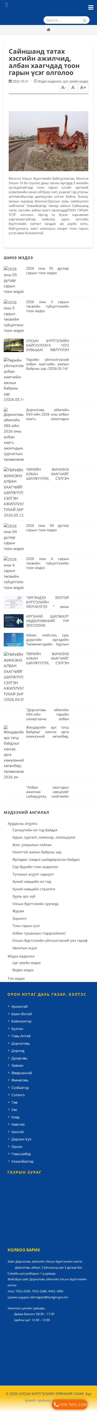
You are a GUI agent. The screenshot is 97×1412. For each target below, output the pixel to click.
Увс (14, 1109)
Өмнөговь (19, 1080)
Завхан (17, 1065)
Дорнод (17, 1050)
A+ (83, 87)
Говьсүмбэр (21, 1153)
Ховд (15, 1117)
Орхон (16, 1146)
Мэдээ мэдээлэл (49, 81)
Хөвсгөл (18, 1124)
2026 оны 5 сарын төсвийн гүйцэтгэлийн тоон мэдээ (47, 306)
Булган (17, 1028)
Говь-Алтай (21, 1035)
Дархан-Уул (21, 1139)
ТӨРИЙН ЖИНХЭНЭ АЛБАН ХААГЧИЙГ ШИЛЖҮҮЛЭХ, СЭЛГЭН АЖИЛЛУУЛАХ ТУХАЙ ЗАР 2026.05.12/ (47, 478)
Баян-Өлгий (21, 1013)
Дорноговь (20, 1043)
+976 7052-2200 (72, 1404)
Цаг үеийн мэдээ (75, 81)
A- (63, 87)
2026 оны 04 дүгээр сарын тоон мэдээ (47, 527)
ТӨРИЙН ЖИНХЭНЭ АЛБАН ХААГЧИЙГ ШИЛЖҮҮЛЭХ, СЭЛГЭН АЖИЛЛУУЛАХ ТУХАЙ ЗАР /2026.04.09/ (47, 662)
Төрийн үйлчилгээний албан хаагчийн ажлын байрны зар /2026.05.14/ (47, 364)
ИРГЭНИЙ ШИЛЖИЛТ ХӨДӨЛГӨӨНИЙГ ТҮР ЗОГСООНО (47, 621)
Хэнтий (17, 1131)
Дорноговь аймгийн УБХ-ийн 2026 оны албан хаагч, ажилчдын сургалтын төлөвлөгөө (47, 416)
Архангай (19, 1006)
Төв (14, 1102)
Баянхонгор (21, 1021)
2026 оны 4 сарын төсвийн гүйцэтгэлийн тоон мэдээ (47, 563)
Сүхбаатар (20, 1087)
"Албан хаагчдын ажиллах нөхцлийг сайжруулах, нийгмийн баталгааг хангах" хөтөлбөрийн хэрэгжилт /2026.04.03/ (47, 798)
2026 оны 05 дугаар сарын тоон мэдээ (47, 270)
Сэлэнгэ (18, 1094)
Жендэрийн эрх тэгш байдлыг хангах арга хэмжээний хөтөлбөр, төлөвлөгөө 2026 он (47, 734)
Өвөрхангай (21, 1072)
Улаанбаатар (22, 1161)
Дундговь (19, 1058)
